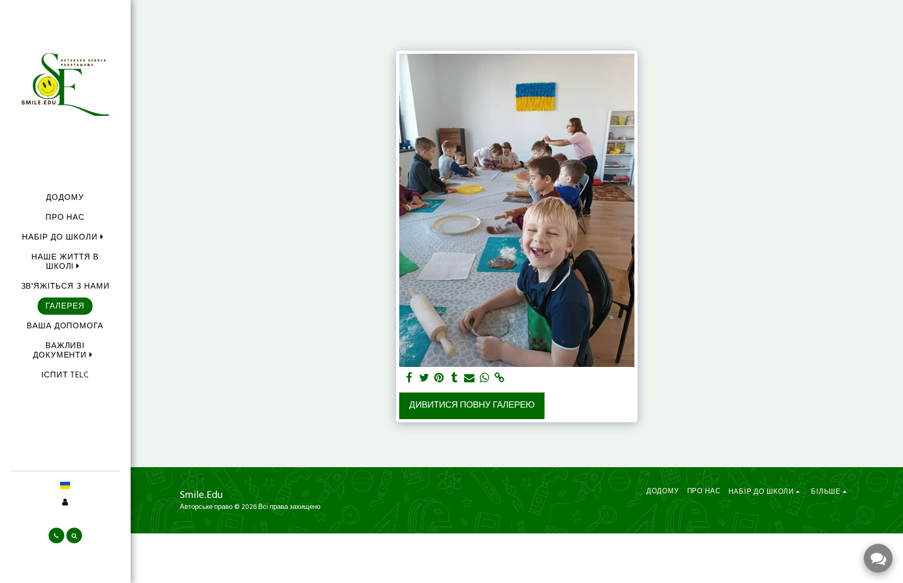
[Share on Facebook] (408, 378)
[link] (499, 378)
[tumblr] (454, 378)
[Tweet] (424, 378)
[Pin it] (439, 378)
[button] (64, 237)
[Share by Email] (469, 378)
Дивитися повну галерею (472, 405)
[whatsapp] (484, 378)
